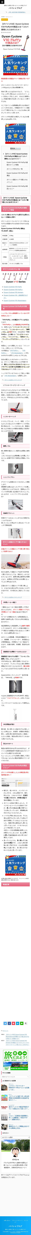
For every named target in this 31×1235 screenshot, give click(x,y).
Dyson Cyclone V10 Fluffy (13, 287)
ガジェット (5, 1030)
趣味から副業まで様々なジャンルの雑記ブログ (15, 1229)
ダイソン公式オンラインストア (13, 380)
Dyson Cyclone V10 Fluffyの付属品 (17, 174)
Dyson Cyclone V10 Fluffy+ (13, 289)
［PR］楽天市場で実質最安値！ (17, 12)
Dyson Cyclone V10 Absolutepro (15, 300)
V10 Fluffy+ (14, 350)
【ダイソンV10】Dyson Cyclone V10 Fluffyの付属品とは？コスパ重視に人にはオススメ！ (15, 156)
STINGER (18, 1232)
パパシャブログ (15, 8)
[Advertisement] (15, 953)
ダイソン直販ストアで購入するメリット (17, 181)
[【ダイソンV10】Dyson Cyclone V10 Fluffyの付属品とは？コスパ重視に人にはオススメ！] (17, 1023)
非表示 (18, 148)
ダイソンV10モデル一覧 (15, 169)
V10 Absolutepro (17, 353)
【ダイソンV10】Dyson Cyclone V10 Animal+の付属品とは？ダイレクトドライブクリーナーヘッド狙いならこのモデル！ (17, 1042)
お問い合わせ (7, 1220)
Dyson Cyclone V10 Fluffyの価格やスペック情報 (17, 163)
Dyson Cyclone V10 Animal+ (13, 292)
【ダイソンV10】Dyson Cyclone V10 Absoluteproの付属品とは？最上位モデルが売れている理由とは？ (17, 1036)
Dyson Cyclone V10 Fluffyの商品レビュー (17, 187)
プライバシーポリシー (17, 1220)
